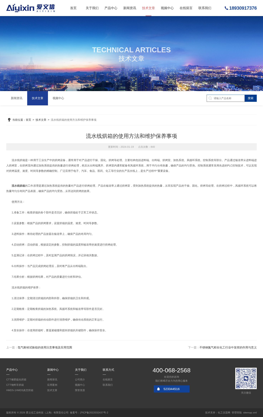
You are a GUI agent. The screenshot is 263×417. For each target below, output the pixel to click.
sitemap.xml (250, 412)
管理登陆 (237, 412)
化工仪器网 (224, 412)
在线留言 (186, 8)
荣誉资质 (80, 390)
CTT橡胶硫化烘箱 (16, 379)
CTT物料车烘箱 (15, 384)
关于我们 (92, 8)
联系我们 (204, 8)
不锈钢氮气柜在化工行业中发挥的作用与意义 (228, 347)
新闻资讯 (129, 8)
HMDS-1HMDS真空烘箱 (19, 390)
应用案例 (52, 384)
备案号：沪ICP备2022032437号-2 (89, 412)
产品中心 (110, 8)
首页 (73, 8)
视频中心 (167, 8)
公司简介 (80, 379)
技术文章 (148, 8)
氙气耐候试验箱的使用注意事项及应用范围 (45, 347)
